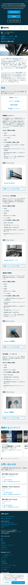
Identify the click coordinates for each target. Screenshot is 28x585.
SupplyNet (3, 547)
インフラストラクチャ (9, 32)
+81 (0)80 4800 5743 (8, 505)
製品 (2, 541)
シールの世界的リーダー (7, 555)
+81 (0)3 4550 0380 (8, 479)
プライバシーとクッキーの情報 (11, 579)
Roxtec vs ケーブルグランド (8, 545)
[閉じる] (26, 1)
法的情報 (3, 561)
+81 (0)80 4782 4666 (8, 492)
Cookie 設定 (4, 569)
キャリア (3, 559)
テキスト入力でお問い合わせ (8, 516)
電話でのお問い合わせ (6, 518)
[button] (1, 458)
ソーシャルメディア (5, 567)
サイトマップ (4, 549)
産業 (2, 32)
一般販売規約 (4, 563)
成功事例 (3, 543)
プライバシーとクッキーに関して (9, 565)
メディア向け (4, 557)
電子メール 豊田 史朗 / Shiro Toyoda (11, 507)
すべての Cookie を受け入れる (18, 582)
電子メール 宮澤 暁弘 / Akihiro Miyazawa (12, 494)
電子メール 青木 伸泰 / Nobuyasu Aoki (12, 481)
